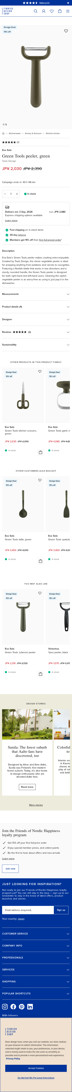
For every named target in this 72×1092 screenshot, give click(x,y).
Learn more (8, 858)
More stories (36, 805)
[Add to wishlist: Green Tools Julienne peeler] (40, 593)
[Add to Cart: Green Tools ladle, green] (40, 561)
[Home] (3, 133)
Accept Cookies (36, 1068)
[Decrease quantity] (4, 194)
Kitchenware (15, 133)
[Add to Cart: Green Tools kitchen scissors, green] (40, 452)
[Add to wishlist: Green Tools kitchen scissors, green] (40, 371)
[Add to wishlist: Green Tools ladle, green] (40, 480)
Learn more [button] (11, 220)
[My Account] (43, 11)
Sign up (61, 909)
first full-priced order (50, 239)
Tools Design (9, 161)
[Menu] (67, 11)
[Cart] (59, 11)
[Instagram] (5, 1006)
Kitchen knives (53, 133)
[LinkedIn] (30, 1006)
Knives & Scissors (33, 133)
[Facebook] (13, 1006)
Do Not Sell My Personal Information (36, 1078)
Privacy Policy (13, 1058)
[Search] (35, 11)
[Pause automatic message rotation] (68, 3)
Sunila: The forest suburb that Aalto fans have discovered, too (27, 751)
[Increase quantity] (17, 194)
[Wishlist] (51, 11)
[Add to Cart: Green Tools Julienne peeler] (40, 674)
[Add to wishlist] (66, 31)
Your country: (9, 919)
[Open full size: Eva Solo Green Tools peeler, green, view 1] (36, 77)
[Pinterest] (21, 1006)
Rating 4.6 (44, 3)
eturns (22, 234)
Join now (10, 868)
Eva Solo (7, 150)
